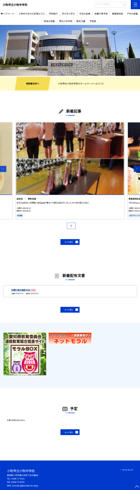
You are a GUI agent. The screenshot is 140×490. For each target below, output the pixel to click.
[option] (70, 50)
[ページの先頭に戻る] (137, 487)
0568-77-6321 (18, 478)
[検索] (123, 5)
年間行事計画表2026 (21, 289)
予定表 (93, 21)
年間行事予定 (101, 13)
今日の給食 (84, 13)
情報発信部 (117, 13)
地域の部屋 (49, 21)
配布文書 (80, 21)
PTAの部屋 (132, 13)
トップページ (8, 13)
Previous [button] (3, 169)
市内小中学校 (65, 21)
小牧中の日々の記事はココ (32, 13)
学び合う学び (68, 13)
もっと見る (69, 241)
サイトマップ (127, 469)
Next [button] (137, 169)
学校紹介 (53, 13)
